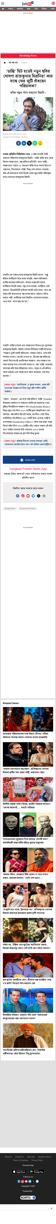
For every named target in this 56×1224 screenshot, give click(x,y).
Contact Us (19, 1157)
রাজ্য (28, 8)
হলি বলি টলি (13, 63)
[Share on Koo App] (40, 145)
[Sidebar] (2, 3)
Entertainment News (27, 508)
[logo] (28, 4)
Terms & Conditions (20, 1160)
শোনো (10, 8)
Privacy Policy (37, 1160)
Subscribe (31, 1157)
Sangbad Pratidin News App (28, 469)
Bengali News (10, 508)
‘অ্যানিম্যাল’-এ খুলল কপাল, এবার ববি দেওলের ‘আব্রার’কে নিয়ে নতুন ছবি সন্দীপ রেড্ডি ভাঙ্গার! (27, 388)
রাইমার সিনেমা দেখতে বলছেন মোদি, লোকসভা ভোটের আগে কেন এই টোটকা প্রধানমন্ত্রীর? (27, 442)
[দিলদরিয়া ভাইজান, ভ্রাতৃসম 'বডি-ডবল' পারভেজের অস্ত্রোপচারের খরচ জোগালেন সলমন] (28, 1000)
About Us (8, 1157)
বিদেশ (44, 8)
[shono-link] (53, 3)
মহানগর (20, 8)
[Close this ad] (51, 1208)
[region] (28, 33)
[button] (18, 143)
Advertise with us (44, 1157)
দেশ (36, 8)
